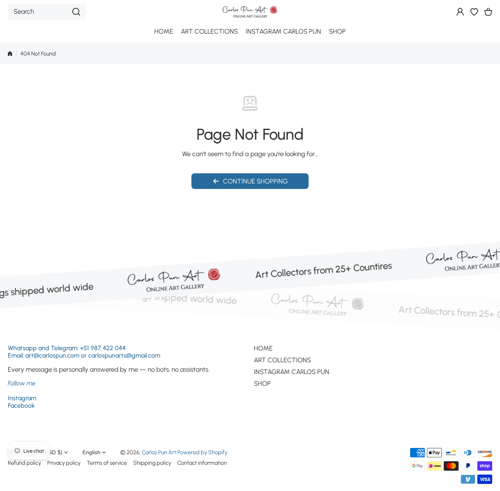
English (91, 452)
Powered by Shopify (202, 452)
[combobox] (47, 12)
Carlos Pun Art (159, 452)
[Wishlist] (474, 12)
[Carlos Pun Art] (250, 11)
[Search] (76, 12)
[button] (488, 12)
